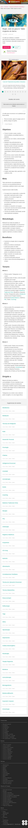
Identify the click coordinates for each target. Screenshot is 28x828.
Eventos (6, 6)
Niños (4, 776)
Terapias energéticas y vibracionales (11, 795)
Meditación (22, 294)
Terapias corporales (7, 792)
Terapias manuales (7, 798)
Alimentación (6, 765)
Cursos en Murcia (7, 758)
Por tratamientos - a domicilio (9, 738)
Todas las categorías (7, 805)
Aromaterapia (19, 367)
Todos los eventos (7, 744)
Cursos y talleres (6, 746)
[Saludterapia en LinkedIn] (23, 824)
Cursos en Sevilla (7, 754)
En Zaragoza (6, 731)
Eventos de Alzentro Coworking (17, 6)
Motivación (5, 775)
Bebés (4, 767)
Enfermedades (6, 773)
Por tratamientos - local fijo (9, 735)
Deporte (5, 770)
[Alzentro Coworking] (4, 52)
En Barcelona (6, 727)
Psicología (5, 779)
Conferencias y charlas (8, 747)
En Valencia (5, 728)
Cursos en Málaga (7, 757)
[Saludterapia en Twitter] (26, 821)
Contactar (7, 47)
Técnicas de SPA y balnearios (9, 802)
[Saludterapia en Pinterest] (26, 824)
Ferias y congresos (7, 748)
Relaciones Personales (8, 780)
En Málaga (5, 732)
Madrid (13, 106)
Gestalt (12, 297)
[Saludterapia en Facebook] (23, 821)
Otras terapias (6, 804)
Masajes (5, 791)
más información (11, 52)
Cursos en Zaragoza (7, 756)
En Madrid (5, 725)
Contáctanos (6, 824)
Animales (5, 766)
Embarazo (5, 772)
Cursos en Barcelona (7, 751)
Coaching (13, 299)
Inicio (2, 6)
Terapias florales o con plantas (10, 796)
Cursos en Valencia (7, 753)
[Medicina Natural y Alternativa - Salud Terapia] (14, 2)
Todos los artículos (7, 783)
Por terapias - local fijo (8, 734)
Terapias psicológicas (8, 801)
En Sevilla (5, 729)
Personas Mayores (7, 777)
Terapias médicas (7, 799)
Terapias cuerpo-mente (8, 794)
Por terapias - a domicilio (8, 737)
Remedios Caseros (7, 782)
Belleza (4, 769)
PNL (5, 299)
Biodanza (17, 297)
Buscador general (7, 724)
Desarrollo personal (7, 789)
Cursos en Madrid (7, 750)
